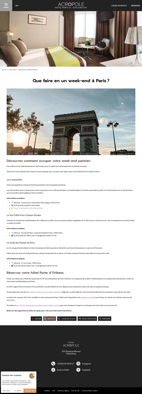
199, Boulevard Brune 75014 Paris (71, 352)
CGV (53, 391)
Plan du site (75, 391)
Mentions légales (63, 391)
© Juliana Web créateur (90, 391)
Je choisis (17, 391)
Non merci (6, 391)
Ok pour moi (30, 391)
